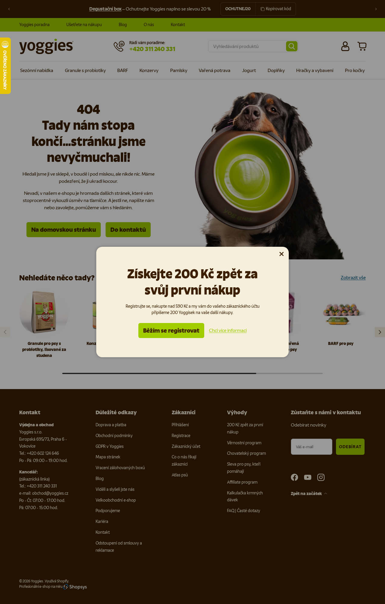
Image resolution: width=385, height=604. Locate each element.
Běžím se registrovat (171, 330)
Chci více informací (228, 330)
